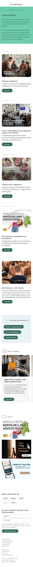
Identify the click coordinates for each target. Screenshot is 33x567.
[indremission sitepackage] (16, 4)
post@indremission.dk (7, 555)
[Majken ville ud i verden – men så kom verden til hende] (16, 365)
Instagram (13, 498)
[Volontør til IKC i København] (16, 169)
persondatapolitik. (12, 527)
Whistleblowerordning (7, 541)
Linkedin (21, 498)
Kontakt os (4, 546)
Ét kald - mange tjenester (13, 327)
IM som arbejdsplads (12, 332)
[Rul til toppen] (29, 562)
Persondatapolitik (6, 539)
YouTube (13, 502)
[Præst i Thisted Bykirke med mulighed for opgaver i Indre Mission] (16, 115)
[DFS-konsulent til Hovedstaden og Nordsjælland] (16, 220)
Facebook (5, 498)
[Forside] (2, 9)
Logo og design (5, 544)
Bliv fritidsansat (11, 337)
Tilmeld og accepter (10, 531)
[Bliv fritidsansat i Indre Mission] (16, 272)
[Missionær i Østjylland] (16, 65)
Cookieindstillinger (6, 542)
